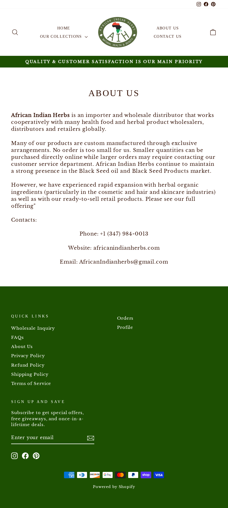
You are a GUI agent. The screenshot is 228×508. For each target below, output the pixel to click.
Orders (125, 318)
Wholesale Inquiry (33, 328)
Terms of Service (31, 383)
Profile (125, 327)
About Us (168, 28)
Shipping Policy (30, 374)
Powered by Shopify (114, 487)
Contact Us (168, 36)
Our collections (61, 36)
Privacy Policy (28, 355)
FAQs (17, 337)
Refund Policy (28, 365)
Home (63, 28)
